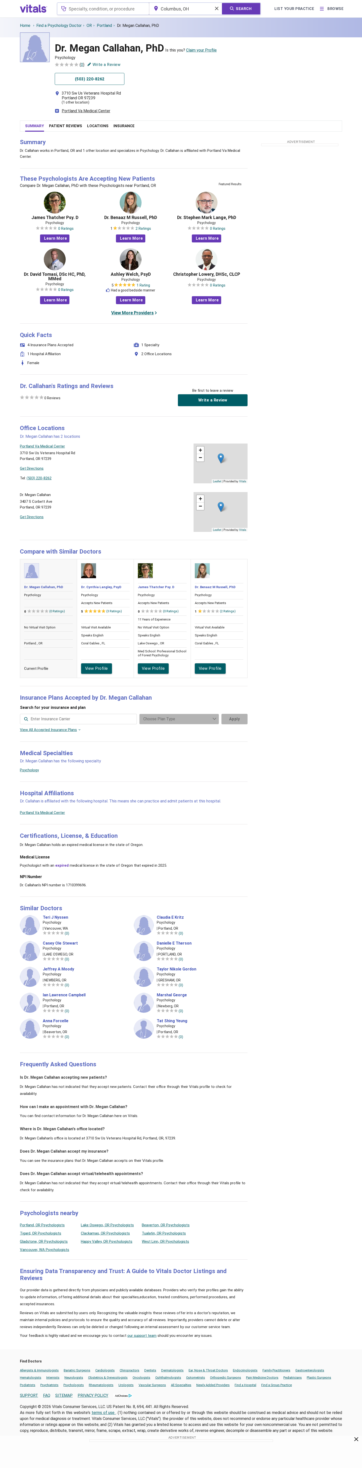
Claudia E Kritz (170, 917)
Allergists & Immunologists (39, 1370)
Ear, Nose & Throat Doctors (208, 1370)
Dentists (150, 1370)
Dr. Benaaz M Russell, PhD (130, 217)
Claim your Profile (201, 50)
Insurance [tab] (124, 126)
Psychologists (73, 1385)
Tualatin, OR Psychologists (164, 1233)
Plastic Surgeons (319, 1377)
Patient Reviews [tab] (65, 126)
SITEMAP (64, 1395)
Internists (52, 1377)
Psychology (29, 770)
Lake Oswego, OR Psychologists (107, 1225)
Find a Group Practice (276, 1385)
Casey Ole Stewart (60, 943)
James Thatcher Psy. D (54, 217)
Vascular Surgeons (152, 1385)
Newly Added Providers (213, 1385)
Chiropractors (129, 1370)
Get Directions (32, 468)
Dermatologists (172, 1370)
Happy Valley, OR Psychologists (106, 1241)
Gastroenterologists (309, 1370)
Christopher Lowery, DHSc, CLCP (206, 274)
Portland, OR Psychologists (42, 1225)
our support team (141, 1335)
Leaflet (217, 481)
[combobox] (103, 9)
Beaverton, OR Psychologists (166, 1225)
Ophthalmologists (168, 1377)
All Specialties (181, 1385)
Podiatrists (27, 1385)
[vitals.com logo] (33, 9)
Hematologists (30, 1377)
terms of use (104, 1412)
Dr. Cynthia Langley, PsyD (101, 587)
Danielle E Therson (174, 943)
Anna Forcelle (55, 1021)
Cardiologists (105, 1370)
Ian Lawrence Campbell (64, 995)
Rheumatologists (101, 1385)
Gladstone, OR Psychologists (44, 1241)
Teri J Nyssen (55, 917)
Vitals (242, 481)
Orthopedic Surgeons (225, 1377)
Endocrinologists (245, 1370)
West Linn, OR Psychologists (165, 1241)
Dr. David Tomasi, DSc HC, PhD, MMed (55, 276)
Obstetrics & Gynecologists (108, 1377)
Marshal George (172, 995)
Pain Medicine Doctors (262, 1377)
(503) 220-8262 (39, 478)
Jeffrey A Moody (58, 969)
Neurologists (73, 1377)
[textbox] (103, 9)
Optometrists (195, 1377)
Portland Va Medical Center (86, 111)
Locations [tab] (97, 126)
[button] (221, 458)
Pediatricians (292, 1377)
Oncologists (141, 1377)
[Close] (356, 1440)
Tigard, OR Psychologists (40, 1233)
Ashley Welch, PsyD (131, 274)
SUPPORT (29, 1395)
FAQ (46, 1395)
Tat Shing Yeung (172, 1021)
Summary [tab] (34, 126)
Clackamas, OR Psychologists (105, 1233)
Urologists (126, 1385)
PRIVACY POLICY (93, 1395)
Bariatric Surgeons (77, 1370)
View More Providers (132, 312)
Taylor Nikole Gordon (176, 969)
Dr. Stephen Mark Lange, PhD (206, 217)
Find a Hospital (245, 1385)
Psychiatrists (49, 1385)
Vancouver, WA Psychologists (44, 1249)
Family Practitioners (276, 1370)
